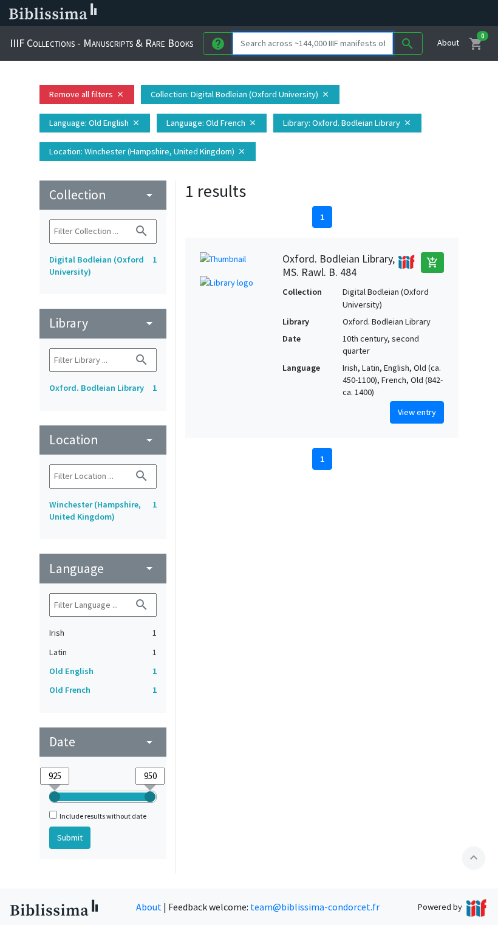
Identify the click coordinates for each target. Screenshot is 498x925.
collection (103, 195)
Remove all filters (86, 94)
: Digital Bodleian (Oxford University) (240, 94)
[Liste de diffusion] (308, 13)
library (103, 323)
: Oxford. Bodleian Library (347, 122)
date (103, 742)
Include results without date (103, 815)
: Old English (94, 122)
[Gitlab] (425, 13)
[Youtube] (386, 13)
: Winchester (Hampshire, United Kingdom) (147, 151)
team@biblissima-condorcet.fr (315, 907)
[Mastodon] (367, 13)
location (103, 440)
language (103, 568)
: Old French (211, 122)
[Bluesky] (347, 13)
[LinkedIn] (328, 13)
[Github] (405, 13)
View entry (417, 412)
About (448, 42)
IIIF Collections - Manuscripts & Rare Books (101, 43)
